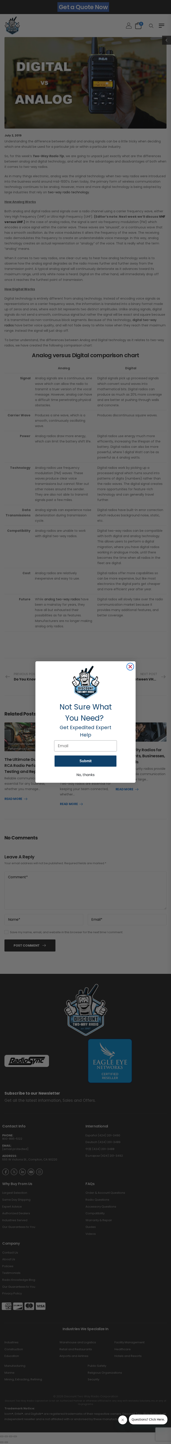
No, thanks (85, 774)
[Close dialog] (130, 666)
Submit (85, 761)
